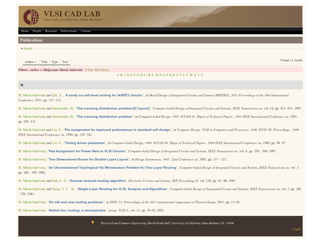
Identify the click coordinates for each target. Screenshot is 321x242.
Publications (69, 31)
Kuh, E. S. (59, 180)
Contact (86, 31)
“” (104, 95)
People (37, 31)
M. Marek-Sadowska (32, 95)
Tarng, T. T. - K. (63, 189)
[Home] (31, 23)
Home (25, 31)
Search (27, 48)
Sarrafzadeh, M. (63, 108)
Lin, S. (57, 129)
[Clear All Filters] (97, 69)
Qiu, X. (57, 95)
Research (51, 31)
